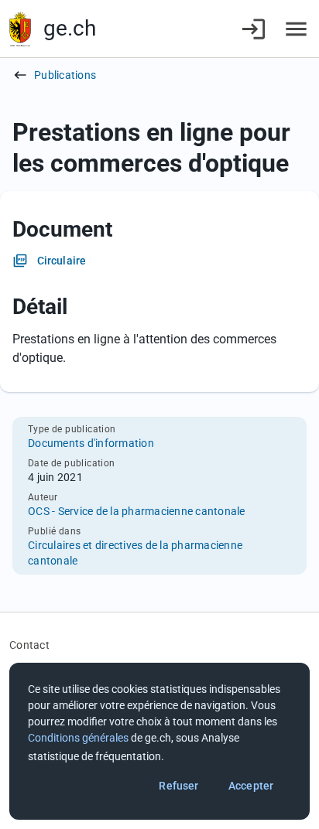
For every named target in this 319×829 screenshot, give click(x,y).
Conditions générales (78, 738)
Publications (65, 75)
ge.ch (69, 28)
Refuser (178, 786)
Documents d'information (91, 443)
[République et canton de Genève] (20, 29)
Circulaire (61, 260)
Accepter (250, 786)
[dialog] (159, 741)
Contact (29, 645)
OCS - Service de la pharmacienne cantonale (136, 511)
